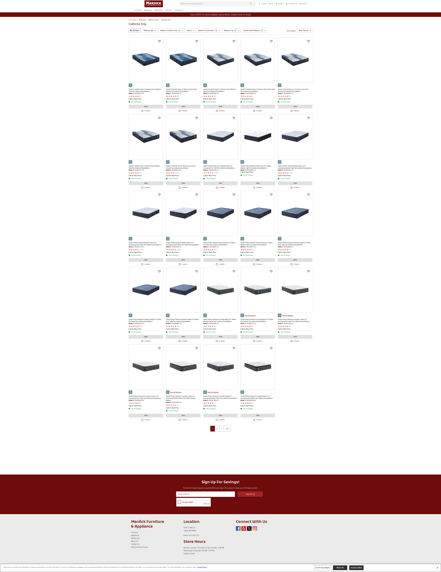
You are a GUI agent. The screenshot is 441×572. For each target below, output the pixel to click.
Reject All (340, 568)
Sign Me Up (250, 494)
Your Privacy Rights (322, 568)
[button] (259, 3)
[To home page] (153, 3)
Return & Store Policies (139, 547)
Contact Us (179, 10)
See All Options (250, 315)
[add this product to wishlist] (159, 41)
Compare (147, 111)
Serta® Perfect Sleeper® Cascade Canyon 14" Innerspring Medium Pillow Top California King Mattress (180, 398)
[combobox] (149, 30)
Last (227, 429)
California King (166, 20)
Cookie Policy (202, 567)
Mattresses (159, 10)
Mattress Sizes (154, 20)
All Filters (136, 30)
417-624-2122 (194, 535)
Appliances (148, 10)
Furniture (138, 10)
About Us (168, 10)
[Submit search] (251, 4)
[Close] (437, 567)
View (146, 106)
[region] (220, 568)
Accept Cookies (356, 568)
